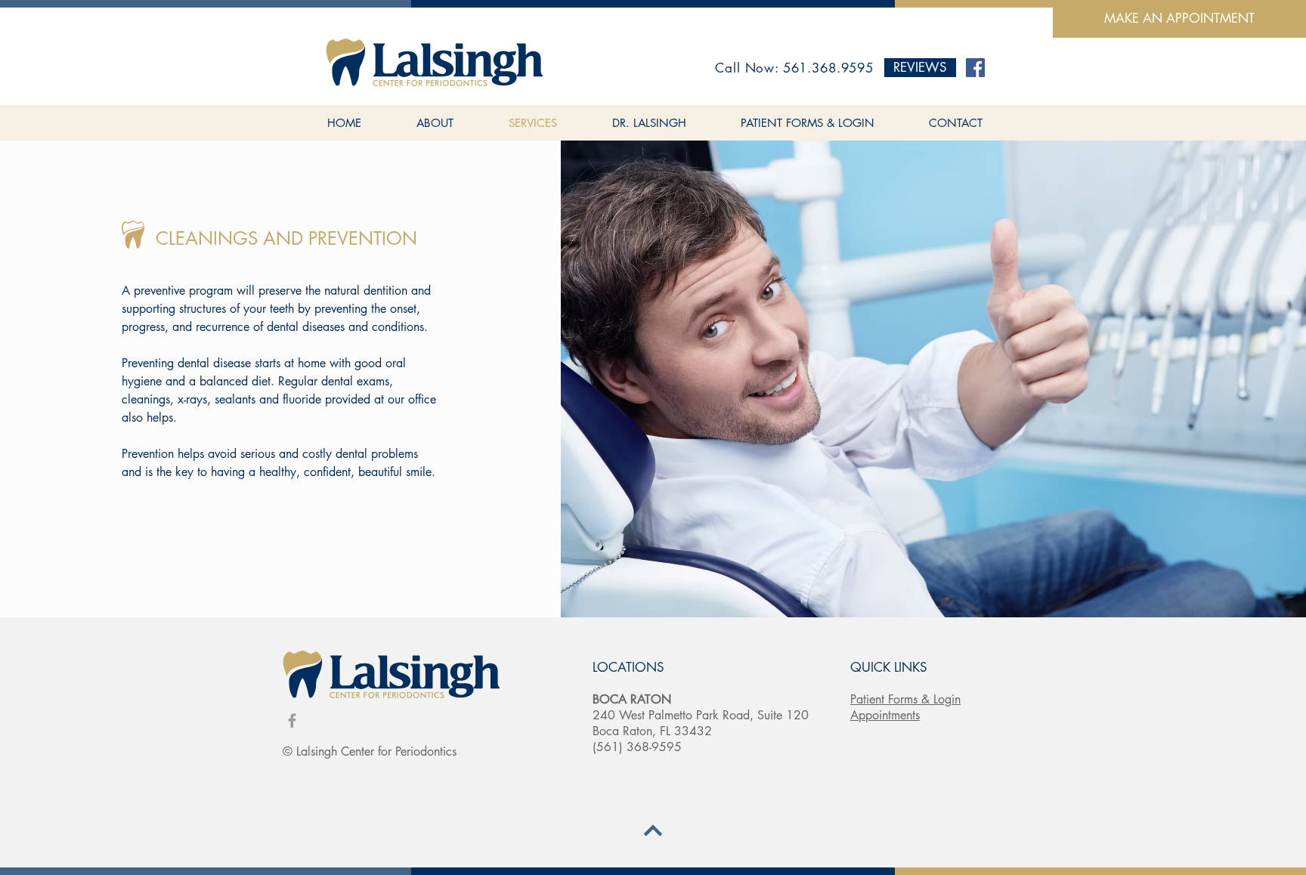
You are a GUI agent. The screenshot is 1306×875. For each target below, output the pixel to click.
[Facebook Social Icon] (975, 67)
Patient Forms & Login (905, 699)
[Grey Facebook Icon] (292, 720)
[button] (920, 67)
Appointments (885, 715)
